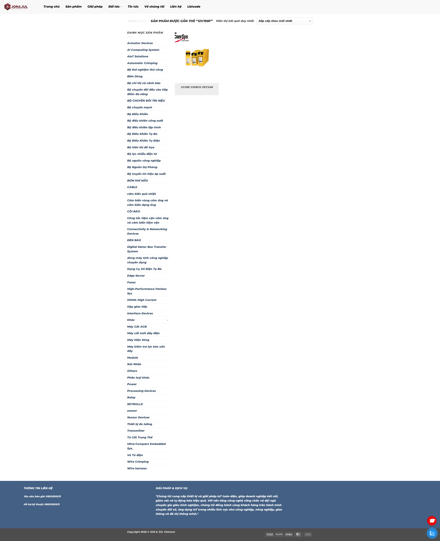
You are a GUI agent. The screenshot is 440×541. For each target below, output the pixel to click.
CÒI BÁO (133, 211)
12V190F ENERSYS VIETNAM (197, 87)
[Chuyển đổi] (168, 320)
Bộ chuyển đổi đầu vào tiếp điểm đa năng (147, 92)
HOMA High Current (141, 300)
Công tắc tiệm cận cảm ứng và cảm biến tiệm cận (147, 220)
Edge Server (136, 275)
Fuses (131, 282)
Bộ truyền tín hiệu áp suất (146, 174)
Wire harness (137, 468)
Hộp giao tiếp (137, 306)
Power (132, 384)
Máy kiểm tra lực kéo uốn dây (146, 349)
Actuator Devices (140, 43)
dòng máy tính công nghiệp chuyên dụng (147, 260)
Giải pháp (95, 6)
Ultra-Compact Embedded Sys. (146, 446)
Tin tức (133, 6)
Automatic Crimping (142, 63)
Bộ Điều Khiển (137, 114)
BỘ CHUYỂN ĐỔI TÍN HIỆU (146, 100)
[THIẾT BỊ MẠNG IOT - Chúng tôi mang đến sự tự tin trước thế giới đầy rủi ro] (19, 6)
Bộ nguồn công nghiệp (144, 160)
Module (132, 357)
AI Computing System (143, 49)
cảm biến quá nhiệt (141, 193)
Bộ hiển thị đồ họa (140, 147)
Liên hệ (176, 6)
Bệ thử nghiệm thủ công (145, 69)
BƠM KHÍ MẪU (137, 180)
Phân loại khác (138, 377)
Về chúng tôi (154, 6)
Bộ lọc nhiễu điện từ (142, 154)
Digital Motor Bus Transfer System (146, 249)
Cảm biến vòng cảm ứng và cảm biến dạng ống (147, 203)
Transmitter (136, 430)
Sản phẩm (73, 6)
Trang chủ (51, 6)
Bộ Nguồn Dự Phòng (142, 167)
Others (132, 371)
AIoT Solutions (137, 56)
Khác (131, 320)
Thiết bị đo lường (139, 424)
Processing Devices (141, 391)
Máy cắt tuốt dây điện (143, 333)
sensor (132, 410)
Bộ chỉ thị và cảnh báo (144, 83)
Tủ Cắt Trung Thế (139, 437)
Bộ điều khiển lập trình (144, 127)
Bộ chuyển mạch (139, 107)
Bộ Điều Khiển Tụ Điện (143, 140)
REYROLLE (135, 404)
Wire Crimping (138, 461)
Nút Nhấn (134, 364)
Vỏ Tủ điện (135, 455)
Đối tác (114, 6)
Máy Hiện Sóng (138, 340)
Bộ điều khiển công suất (145, 120)
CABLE (132, 187)
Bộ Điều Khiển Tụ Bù (142, 134)
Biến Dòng (134, 76)
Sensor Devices (138, 417)
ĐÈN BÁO (134, 240)
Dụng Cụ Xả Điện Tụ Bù (144, 269)
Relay (131, 397)
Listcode (193, 6)
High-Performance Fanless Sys (147, 291)
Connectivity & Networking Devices (147, 231)
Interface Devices (140, 313)
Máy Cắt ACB (137, 326)
